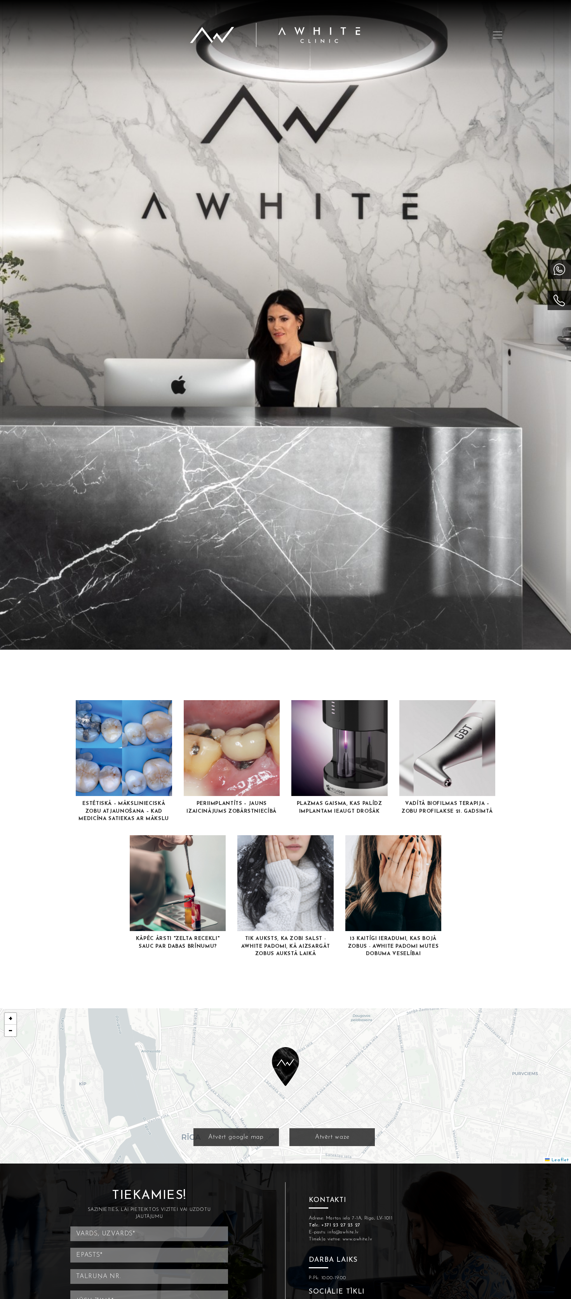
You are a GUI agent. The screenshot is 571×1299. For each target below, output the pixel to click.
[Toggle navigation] (497, 35)
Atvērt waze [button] (332, 1137)
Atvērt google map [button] (236, 1137)
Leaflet (559, 1160)
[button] (285, 1066)
